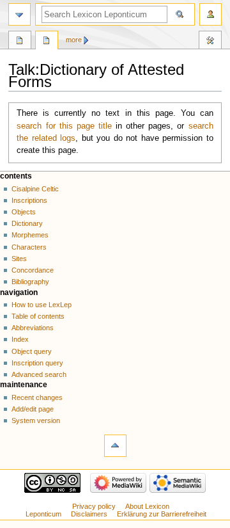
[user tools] (210, 14)
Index (20, 339)
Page (20, 41)
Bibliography (30, 281)
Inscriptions (29, 200)
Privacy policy (94, 506)
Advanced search (39, 374)
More (74, 40)
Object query (32, 351)
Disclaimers (89, 514)
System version (36, 420)
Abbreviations (33, 328)
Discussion (46, 41)
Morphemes (30, 235)
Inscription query (37, 363)
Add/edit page (33, 409)
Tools (210, 41)
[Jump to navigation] (19, 14)
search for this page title (64, 126)
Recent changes (37, 397)
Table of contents (38, 316)
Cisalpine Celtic (35, 189)
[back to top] (115, 446)
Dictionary (27, 223)
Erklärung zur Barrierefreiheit (161, 514)
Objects (24, 212)
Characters (29, 247)
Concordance (33, 270)
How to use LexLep (42, 304)
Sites (19, 258)
